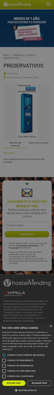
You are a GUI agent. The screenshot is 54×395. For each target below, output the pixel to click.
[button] (27, 390)
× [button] (51, 326)
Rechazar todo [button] (39, 383)
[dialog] (27, 197)
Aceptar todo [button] (14, 383)
